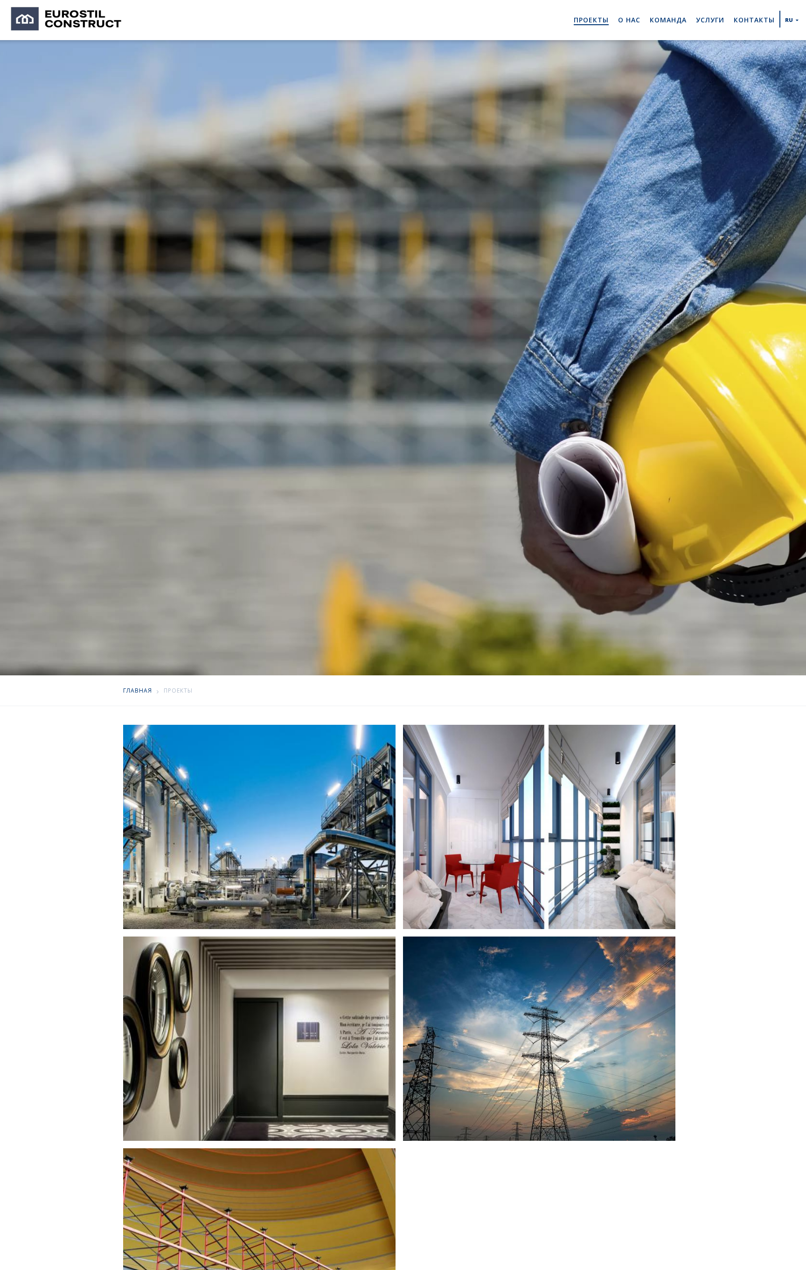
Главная (137, 690)
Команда (668, 19)
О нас (629, 19)
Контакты (754, 19)
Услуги (710, 19)
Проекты (591, 19)
